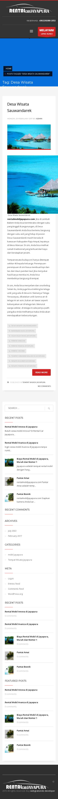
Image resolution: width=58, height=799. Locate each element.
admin (39, 119)
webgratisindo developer (42, 790)
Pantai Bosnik (23, 494)
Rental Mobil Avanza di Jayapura (21, 442)
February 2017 (15, 535)
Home (8, 68)
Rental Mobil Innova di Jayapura (21, 426)
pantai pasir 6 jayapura (22, 346)
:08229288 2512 (47, 20)
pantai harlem (18, 341)
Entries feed (14, 583)
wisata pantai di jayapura (23, 366)
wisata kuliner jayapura (23, 361)
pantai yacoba (18, 351)
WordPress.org (15, 593)
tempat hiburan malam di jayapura (28, 356)
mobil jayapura (15, 554)
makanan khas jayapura (22, 331)
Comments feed (16, 588)
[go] (49, 408)
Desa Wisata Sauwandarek (23, 326)
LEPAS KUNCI (46, 31)
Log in (11, 578)
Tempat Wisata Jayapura (34, 382)
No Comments (44, 386)
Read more (41, 372)
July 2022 (12, 530)
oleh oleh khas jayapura (23, 336)
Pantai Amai (23, 478)
